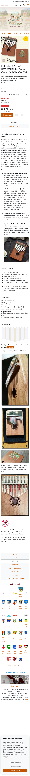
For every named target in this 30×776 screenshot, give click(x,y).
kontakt (15, 686)
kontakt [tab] (15, 575)
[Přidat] (22, 115)
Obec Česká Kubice (3, 639)
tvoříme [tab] (15, 558)
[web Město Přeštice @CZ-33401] (20, 602)
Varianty (3, 91)
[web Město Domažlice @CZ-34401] (9, 602)
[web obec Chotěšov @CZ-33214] (20, 620)
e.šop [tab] (15, 554)
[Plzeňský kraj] (26, 615)
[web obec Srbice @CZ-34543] (20, 632)
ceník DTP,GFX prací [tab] (15, 568)
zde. (27, 699)
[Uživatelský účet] (16, 5)
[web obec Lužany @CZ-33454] (15, 659)
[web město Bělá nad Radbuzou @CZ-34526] (15, 602)
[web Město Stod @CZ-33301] (26, 602)
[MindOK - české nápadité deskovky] (14, 616)
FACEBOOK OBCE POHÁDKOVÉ (15, 672)
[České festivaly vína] (9, 593)
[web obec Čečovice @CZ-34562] (9, 659)
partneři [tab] (15, 561)
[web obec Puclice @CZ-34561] (15, 647)
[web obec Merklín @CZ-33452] (3, 647)
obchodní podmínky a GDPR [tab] (15, 578)
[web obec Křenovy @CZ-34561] (15, 632)
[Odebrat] (16, 115)
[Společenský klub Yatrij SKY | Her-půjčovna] (15, 679)
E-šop (15, 33)
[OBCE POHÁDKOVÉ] (5, 5)
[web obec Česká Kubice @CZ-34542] (3, 632)
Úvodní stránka (6, 33)
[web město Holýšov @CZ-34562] (9, 620)
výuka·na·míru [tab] (15, 571)
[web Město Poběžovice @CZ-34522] (9, 632)
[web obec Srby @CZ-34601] (26, 632)
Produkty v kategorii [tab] (15, 126)
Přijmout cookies (15, 770)
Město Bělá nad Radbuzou (14, 609)
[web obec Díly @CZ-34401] (26, 620)
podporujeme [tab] (15, 565)
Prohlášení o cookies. (8, 758)
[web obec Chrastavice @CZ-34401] (20, 659)
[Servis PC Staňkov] (26, 592)
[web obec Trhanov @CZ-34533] (26, 646)
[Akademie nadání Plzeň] (14, 593)
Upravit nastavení (15, 762)
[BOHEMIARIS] (3, 593)
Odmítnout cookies (15, 766)
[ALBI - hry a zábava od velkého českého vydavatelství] (9, 616)
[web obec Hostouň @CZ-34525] (3, 620)
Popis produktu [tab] (15, 122)
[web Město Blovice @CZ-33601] (3, 602)
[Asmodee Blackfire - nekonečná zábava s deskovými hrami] (3, 615)
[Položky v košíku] (20, 5)
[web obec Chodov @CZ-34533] (9, 647)
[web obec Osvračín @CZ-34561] (20, 647)
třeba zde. (10, 347)
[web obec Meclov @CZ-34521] (15, 620)
